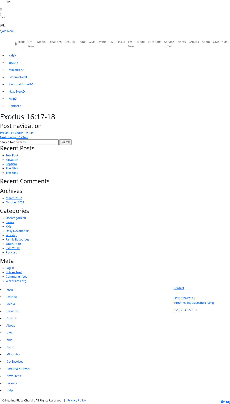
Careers (11, 383)
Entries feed (14, 272)
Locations (55, 42)
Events (102, 42)
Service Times (169, 44)
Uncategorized (16, 218)
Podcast (11, 252)
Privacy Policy (76, 400)
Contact (14, 106)
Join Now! (8, 31)
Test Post (12, 155)
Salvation (12, 160)
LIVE (112, 42)
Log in (10, 268)
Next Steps (16, 91)
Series (10, 222)
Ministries (15, 70)
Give (92, 42)
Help (12, 99)
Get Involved (17, 77)
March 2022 (14, 198)
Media (41, 42)
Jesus (21, 42)
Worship (11, 235)
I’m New (31, 44)
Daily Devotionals (17, 231)
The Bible (12, 168)
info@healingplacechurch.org (194, 303)
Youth (13, 63)
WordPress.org (16, 281)
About (82, 42)
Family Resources (17, 239)
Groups (70, 42)
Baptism (11, 164)
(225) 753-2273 (183, 298)
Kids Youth (13, 248)
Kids (224, 42)
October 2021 (15, 202)
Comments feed (16, 277)
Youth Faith (13, 244)
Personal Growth (20, 84)
